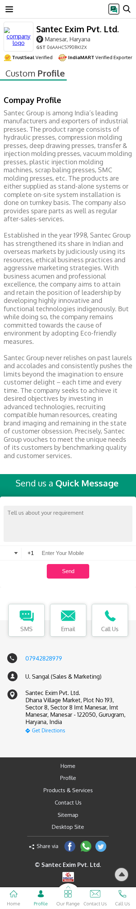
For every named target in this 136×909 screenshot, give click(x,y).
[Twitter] (101, 846)
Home (68, 765)
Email (68, 629)
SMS (26, 629)
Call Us (110, 629)
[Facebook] (70, 846)
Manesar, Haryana (67, 39)
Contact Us (68, 802)
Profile (68, 777)
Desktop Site (68, 826)
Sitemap (68, 814)
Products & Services (68, 790)
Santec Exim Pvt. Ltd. (77, 29)
